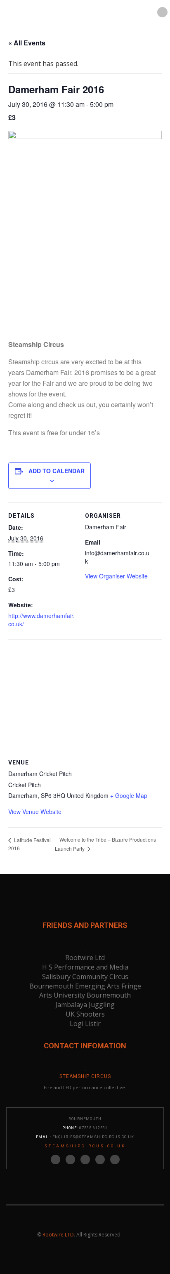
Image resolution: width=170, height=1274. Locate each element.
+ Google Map (128, 795)
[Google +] (100, 1159)
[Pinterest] (85, 1159)
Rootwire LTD (58, 1234)
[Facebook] (70, 1159)
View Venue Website (34, 811)
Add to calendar (56, 471)
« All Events (26, 42)
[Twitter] (55, 1159)
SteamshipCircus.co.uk (85, 1146)
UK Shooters (85, 1014)
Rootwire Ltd (85, 957)
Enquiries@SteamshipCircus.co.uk (93, 1137)
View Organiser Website (116, 576)
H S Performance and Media (85, 967)
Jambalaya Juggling (85, 1004)
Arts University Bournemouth (85, 995)
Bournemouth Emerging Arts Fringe (85, 986)
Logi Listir (85, 1023)
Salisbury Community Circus (85, 976)
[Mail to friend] (115, 1159)
